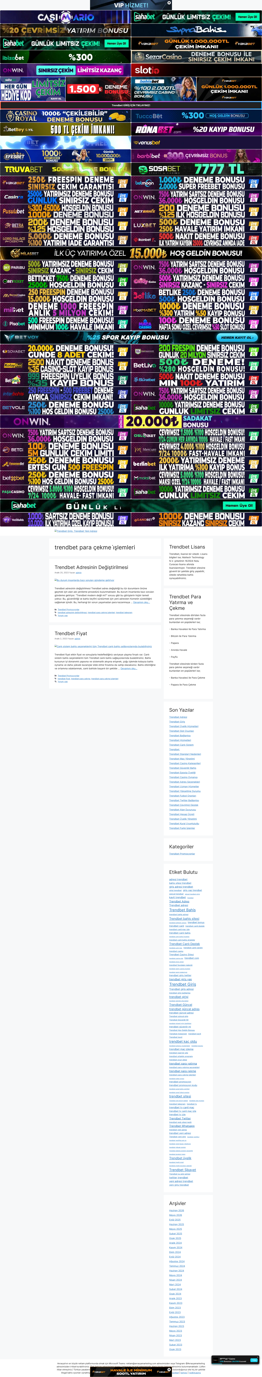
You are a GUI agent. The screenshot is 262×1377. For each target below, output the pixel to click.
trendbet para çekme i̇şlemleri (101, 612)
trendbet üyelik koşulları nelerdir (180, 1166)
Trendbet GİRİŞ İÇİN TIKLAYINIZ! (131, 105)
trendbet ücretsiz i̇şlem (177, 1154)
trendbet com (191, 958)
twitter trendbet (178, 1177)
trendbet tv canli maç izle (182, 1111)
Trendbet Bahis (182, 910)
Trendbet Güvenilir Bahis (182, 768)
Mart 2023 (175, 1340)
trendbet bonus (196, 922)
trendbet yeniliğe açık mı (177, 1140)
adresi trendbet (178, 879)
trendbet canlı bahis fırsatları (179, 937)
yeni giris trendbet (179, 1185)
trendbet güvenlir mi (180, 1026)
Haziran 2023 (176, 1326)
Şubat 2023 (175, 1344)
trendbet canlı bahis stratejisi (182, 940)
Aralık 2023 (175, 1298)
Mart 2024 (175, 1284)
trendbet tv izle (177, 1114)
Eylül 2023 (175, 1312)
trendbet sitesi (180, 1096)
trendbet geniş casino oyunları (179, 969)
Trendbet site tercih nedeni (178, 1101)
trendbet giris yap (180, 979)
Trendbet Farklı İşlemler (182, 828)
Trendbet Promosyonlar (68, 609)
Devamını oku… (141, 602)
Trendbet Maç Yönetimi (182, 758)
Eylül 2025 (175, 1219)
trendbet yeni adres (178, 1130)
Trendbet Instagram (178, 1034)
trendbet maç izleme (181, 1049)
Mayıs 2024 (175, 1275)
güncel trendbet (176, 894)
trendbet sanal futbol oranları (179, 1092)
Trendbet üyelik (180, 1158)
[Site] (65, 183)
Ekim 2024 (175, 1252)
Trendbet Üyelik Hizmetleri (183, 726)
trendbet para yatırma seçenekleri (184, 1067)
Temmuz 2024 (177, 1266)
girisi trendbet (175, 890)
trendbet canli (176, 926)
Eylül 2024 (175, 1256)
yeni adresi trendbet (181, 1181)
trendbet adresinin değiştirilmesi (72, 612)
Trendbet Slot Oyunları (181, 731)
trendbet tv (192, 1104)
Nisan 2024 (175, 1280)
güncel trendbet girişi (192, 894)
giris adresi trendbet (181, 886)
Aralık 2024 (175, 1243)
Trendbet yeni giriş (177, 1136)
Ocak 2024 (175, 1293)
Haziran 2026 (176, 1210)
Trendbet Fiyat (71, 633)
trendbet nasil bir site (178, 1053)
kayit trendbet (177, 897)
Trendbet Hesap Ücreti (181, 814)
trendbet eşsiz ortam (176, 962)
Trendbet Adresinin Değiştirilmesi (91, 567)
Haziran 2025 (176, 1224)
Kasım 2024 (175, 1247)
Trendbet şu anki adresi (179, 1174)
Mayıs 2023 (175, 1330)
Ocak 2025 (175, 1238)
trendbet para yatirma (183, 1063)
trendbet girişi (178, 997)
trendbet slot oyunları (196, 1101)
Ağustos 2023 (177, 1317)
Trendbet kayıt (175, 1037)
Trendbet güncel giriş (178, 1016)
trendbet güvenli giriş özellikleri (180, 1023)
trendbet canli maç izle (179, 929)
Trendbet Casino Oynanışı (183, 777)
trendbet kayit (194, 1034)
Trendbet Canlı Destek (184, 944)
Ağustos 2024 (177, 1261)
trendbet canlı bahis (179, 933)
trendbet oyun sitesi (178, 1060)
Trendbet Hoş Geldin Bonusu (182, 1030)
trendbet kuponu (197, 1046)
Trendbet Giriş (177, 721)
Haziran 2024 (176, 1270)
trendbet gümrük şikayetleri (178, 1001)
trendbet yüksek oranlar (177, 1147)
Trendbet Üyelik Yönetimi (183, 819)
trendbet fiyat (64, 678)
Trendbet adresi (178, 905)
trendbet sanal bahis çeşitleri (179, 1089)
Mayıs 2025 (175, 1229)
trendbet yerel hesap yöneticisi (180, 1144)
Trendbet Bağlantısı (180, 735)
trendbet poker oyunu (176, 1079)
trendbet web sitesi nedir (180, 1122)
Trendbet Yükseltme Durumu (185, 791)
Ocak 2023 (175, 1349)
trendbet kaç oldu (183, 1041)
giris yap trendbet (192, 890)
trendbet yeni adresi (180, 1133)
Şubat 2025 (175, 1233)
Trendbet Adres (179, 901)
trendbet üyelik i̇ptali (176, 1162)
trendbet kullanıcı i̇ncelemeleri (179, 1046)
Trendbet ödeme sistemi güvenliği (181, 1151)
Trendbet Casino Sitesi (181, 954)
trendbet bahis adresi (178, 914)
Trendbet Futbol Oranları (182, 795)
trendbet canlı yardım (193, 948)
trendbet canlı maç (175, 948)
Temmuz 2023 (177, 1321)
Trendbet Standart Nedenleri (185, 754)
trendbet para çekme (80, 678)
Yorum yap (63, 615)
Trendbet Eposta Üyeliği (182, 772)
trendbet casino (176, 951)
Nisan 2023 (175, 1335)
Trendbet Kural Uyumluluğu (184, 823)
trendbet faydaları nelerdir (181, 965)
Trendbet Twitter (180, 1118)
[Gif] (131, 253)
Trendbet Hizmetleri (180, 740)
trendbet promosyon (180, 1081)
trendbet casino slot (176, 958)
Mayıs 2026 (175, 1215)
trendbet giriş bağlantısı (179, 993)
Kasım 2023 (175, 1303)
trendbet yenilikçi (193, 1137)
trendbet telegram (124, 612)
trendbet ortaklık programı (181, 1056)
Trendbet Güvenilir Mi (178, 1020)
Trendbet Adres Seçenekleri (184, 782)
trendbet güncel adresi (181, 1012)
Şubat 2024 (175, 1289)
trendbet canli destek (195, 926)
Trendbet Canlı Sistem (181, 745)
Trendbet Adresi (178, 717)
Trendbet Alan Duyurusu (182, 809)
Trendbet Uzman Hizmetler (184, 786)
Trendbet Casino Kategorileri (185, 763)
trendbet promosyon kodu (183, 1085)
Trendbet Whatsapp (182, 1126)
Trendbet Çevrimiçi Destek (183, 805)
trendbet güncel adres (184, 1009)
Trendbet (174, 749)
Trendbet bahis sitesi (184, 918)
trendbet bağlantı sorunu (177, 923)
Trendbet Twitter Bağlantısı (184, 800)
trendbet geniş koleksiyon (178, 972)
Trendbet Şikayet (182, 1170)
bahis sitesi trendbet (180, 883)
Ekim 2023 (175, 1307)
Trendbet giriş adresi (181, 989)
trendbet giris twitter (180, 975)
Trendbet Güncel (180, 1004)
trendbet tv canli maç (181, 1107)
